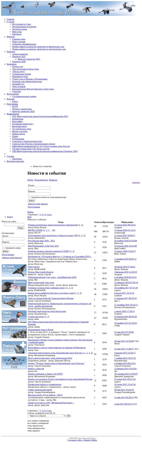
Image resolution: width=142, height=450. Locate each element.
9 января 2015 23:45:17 (125, 353)
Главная (10, 19)
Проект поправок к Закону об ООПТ (45, 374)
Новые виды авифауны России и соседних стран (51, 293)
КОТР (15, 106)
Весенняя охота (19, 126)
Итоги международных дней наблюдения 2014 (50, 358)
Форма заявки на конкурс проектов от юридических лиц (39, 49)
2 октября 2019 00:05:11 (125, 259)
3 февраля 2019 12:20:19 (125, 272)
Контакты (16, 34)
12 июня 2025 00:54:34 (124, 225)
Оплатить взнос (19, 29)
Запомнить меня (13, 248)
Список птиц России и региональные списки (33, 144)
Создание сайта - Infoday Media (82, 440)
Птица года (17, 66)
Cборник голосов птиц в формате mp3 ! (46, 288)
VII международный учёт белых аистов (31, 149)
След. (49, 214)
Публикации (18, 139)
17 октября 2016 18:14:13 (126, 305)
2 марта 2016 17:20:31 (124, 311)
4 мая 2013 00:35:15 (123, 404)
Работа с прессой (36, 368)
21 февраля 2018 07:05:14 (126, 282)
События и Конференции (24, 44)
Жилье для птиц (19, 131)
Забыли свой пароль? (12, 257)
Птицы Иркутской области (40, 272)
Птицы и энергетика (22, 109)
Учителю (16, 91)
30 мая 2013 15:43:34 (124, 390)
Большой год (18, 84)
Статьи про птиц (36, 316)
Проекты (11, 51)
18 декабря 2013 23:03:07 (126, 374)
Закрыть (136, 182)
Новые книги (18, 134)
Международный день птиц (41, 282)
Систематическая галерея (24, 96)
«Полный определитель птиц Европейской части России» (55, 353)
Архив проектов (20, 54)
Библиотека (17, 119)
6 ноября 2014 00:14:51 (125, 363)
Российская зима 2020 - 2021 (41, 241)
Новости (11, 36)
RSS (29, 217)
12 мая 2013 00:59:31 (124, 397)
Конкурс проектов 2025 (29, 59)
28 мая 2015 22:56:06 (124, 341)
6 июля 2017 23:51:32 (124, 293)
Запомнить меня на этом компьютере (48, 197)
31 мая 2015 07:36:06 (124, 332)
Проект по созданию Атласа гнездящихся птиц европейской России (60, 379)
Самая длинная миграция (40, 390)
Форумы (11, 99)
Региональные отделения (24, 26)
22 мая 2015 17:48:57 (124, 349)
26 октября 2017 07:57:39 (126, 288)
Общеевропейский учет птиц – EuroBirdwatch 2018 (52, 277)
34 (53, 230)
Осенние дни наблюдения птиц (27, 81)
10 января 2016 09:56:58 (125, 316)
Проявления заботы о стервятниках (44, 384)
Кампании (12, 64)
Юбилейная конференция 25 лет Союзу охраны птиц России (41, 146)
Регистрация (8, 254)
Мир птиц (17, 31)
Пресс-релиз (34, 267)
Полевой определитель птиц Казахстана (47, 311)
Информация (13, 114)
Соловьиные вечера (21, 74)
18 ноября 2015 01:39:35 (125, 323)
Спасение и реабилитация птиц (27, 141)
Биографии (17, 121)
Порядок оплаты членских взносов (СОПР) (48, 251)
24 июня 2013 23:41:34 (124, 384)
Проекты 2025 (19, 56)
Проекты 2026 (19, 61)
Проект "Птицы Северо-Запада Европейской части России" (56, 363)
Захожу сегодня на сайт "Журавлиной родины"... (51, 403)
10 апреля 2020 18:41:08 (125, 246)
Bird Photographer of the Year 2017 (43, 246)
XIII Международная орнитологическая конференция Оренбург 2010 (45, 151)
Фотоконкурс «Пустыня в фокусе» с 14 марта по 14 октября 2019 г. (59, 256)
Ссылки (10, 156)
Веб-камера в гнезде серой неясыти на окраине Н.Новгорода (57, 347)
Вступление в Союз (21, 24)
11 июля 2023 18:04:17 (124, 235)
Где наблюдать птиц (21, 129)
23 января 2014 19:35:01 (125, 368)
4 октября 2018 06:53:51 (125, 277)
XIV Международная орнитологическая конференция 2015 (40, 116)
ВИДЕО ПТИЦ (35, 230)
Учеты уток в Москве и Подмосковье (29, 79)
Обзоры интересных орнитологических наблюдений (53, 225)
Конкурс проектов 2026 (23, 111)
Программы (12, 104)
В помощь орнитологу (22, 124)
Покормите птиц (20, 76)
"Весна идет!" (18, 71)
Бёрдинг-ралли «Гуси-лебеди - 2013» (45, 395)
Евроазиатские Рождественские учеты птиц (33, 89)
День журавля (18, 86)
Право (15, 136)
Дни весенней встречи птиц (25, 69)
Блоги (15, 101)
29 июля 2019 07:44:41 (124, 267)
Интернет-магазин (15, 161)
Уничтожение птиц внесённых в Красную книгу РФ (53, 235)
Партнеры (17, 159)
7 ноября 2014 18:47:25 (125, 358)
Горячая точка (18, 39)
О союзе (10, 21)
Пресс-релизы (18, 41)
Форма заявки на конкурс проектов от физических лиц (38, 46)
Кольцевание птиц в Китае (40, 329)
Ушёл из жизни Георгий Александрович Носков (50, 298)
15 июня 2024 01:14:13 (124, 230)
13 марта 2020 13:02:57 (125, 251)
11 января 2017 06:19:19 (125, 298)
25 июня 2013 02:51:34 (124, 379)
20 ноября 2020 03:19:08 (125, 241)
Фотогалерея (13, 94)
